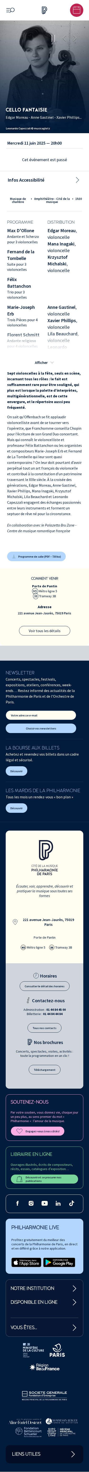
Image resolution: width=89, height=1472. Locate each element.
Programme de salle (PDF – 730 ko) (39, 556)
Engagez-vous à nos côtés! (43, 1131)
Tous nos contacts (44, 1028)
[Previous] (64, 38)
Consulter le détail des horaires (45, 986)
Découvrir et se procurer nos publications (43, 1179)
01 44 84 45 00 (56, 1009)
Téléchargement (45, 1070)
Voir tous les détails (45, 630)
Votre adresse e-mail (24, 715)
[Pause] (53, 38)
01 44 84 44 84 (52, 1014)
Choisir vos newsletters (41, 728)
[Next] (75, 38)
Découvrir (16, 771)
